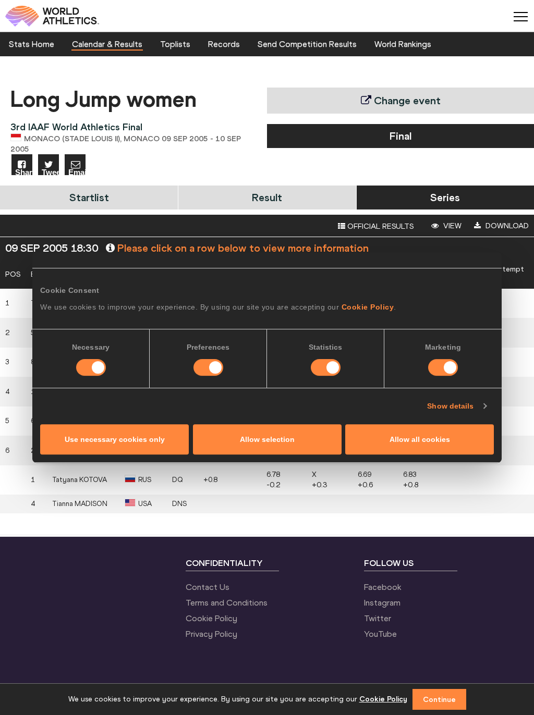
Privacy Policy (211, 633)
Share (23, 171)
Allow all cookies (420, 439)
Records (224, 44)
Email (77, 171)
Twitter (377, 618)
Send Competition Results (307, 44)
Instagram (382, 602)
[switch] (208, 367)
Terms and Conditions (227, 602)
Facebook (383, 587)
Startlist (89, 197)
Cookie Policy (368, 307)
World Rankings (402, 44)
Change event (406, 100)
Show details (450, 406)
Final (400, 135)
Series (445, 197)
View (451, 225)
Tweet (50, 171)
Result (267, 197)
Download (506, 225)
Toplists (175, 44)
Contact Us (207, 587)
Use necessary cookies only (115, 439)
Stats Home (31, 44)
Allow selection (267, 439)
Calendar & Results (107, 44)
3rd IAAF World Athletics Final (76, 127)
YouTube (380, 633)
